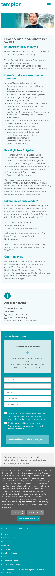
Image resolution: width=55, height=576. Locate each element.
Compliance (6, 557)
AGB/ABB (5, 545)
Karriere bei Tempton (9, 538)
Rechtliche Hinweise (9, 553)
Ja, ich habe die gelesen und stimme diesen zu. (25, 426)
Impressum (5, 541)
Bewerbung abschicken (25, 439)
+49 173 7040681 (20, 314)
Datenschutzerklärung (38, 504)
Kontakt (4, 534)
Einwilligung (40, 413)
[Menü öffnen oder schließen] (48, 4)
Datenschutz (6, 549)
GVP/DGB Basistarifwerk (10, 564)
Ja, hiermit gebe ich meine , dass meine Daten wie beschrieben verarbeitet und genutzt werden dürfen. (27, 416)
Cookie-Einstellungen (9, 561)
